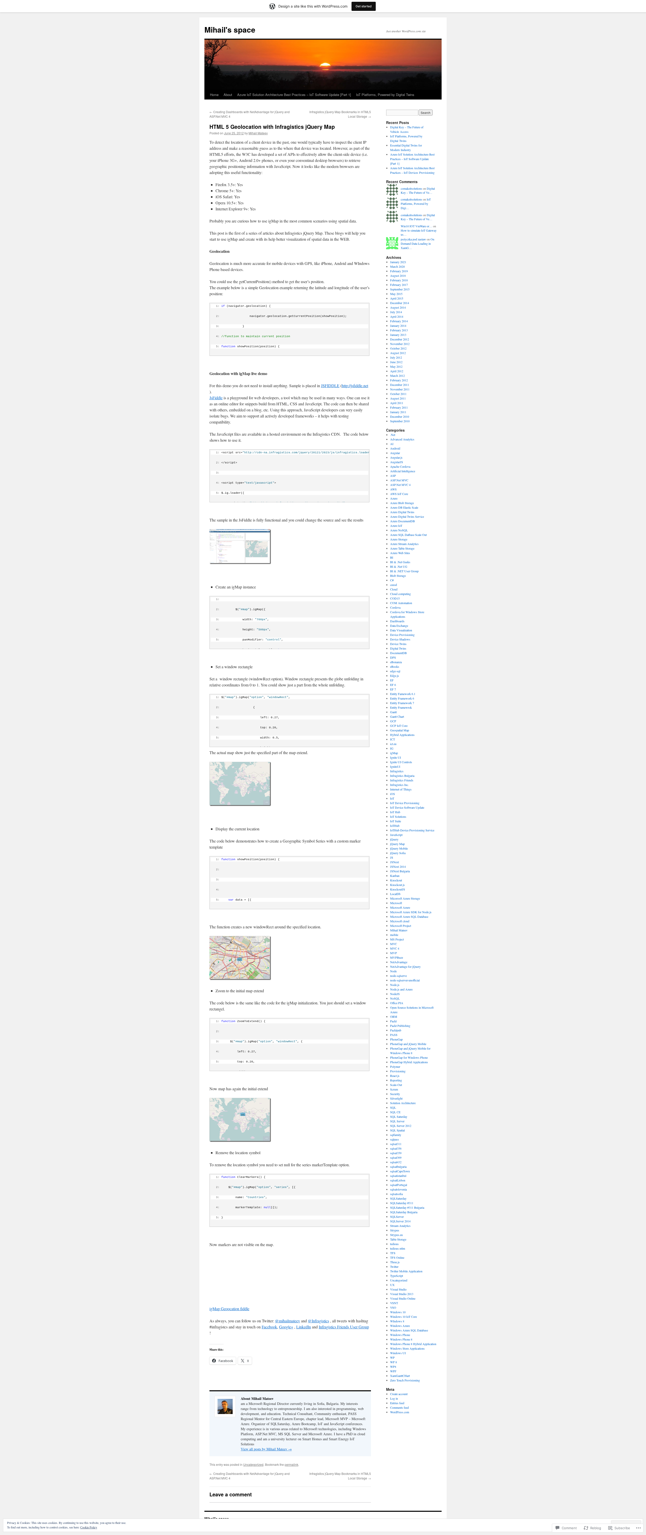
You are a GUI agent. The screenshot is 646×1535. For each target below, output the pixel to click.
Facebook (269, 1326)
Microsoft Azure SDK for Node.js (411, 912)
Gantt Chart (397, 716)
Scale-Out (396, 1085)
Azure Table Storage (402, 548)
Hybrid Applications (402, 735)
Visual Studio (398, 1289)
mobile (394, 935)
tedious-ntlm (397, 1248)
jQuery (394, 839)
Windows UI (398, 1353)
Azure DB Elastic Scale (404, 507)
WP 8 (393, 1362)
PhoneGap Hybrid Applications (409, 1062)
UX (392, 1285)
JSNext (394, 862)
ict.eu (393, 744)
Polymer (395, 1066)
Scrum (394, 1089)
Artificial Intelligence (402, 471)
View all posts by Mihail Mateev (266, 1449)
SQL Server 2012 (400, 1126)
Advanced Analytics (402, 439)
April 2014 (396, 316)
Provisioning (398, 1071)
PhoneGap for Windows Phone (409, 1057)
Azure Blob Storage (402, 503)
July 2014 (396, 312)
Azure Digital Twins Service (407, 516)
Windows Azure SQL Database (409, 1330)
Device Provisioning (402, 635)
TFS (392, 1253)
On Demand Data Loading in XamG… (417, 243)
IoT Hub (395, 812)
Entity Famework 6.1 (402, 694)
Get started (364, 6)
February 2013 (399, 330)
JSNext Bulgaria (400, 871)
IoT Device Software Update (407, 807)
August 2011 (398, 398)
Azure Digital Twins (402, 512)
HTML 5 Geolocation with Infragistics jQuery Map (272, 126)
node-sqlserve (398, 976)
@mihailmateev (287, 1320)
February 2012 (399, 380)
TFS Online (397, 1257)
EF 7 (393, 689)
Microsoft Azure (400, 907)
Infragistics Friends (401, 780)
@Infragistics (318, 1320)
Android (395, 448)
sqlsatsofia (396, 1194)
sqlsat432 (395, 1162)
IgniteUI (395, 766)
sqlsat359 (395, 1153)
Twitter (394, 1267)
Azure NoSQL (399, 530)
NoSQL (395, 998)
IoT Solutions (398, 816)
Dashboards (397, 621)
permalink (291, 1464)
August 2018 (398, 276)
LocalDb (395, 894)
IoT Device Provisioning (404, 803)
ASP (393, 476)
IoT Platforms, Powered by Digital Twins (385, 94)
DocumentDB (398, 653)
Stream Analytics (400, 1226)
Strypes (394, 1230)
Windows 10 (398, 1312)
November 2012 (400, 344)
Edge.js (394, 676)
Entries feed (397, 1403)
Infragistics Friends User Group (344, 1326)
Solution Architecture (403, 1103)
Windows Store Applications (407, 1348)
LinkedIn (303, 1326)
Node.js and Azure (401, 989)
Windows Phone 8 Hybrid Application (413, 1344)
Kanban (394, 876)
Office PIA (396, 1003)
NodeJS (395, 994)
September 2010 (400, 421)
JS (391, 857)
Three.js (395, 1262)
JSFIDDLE (330, 385)
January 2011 (398, 412)
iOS (392, 794)
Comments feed (399, 1407)
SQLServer (397, 1217)
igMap (394, 753)
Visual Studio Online (402, 1298)
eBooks (394, 666)
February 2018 (399, 280)
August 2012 (398, 353)
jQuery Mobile (399, 848)
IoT (392, 798)
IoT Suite (395, 821)
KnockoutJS (397, 889)
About (228, 94)
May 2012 (396, 366)
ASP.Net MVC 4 (400, 485)
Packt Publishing (400, 1026)
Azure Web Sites (400, 553)
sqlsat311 (395, 1144)
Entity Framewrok (401, 707)
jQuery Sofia (398, 853)
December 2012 (399, 339)
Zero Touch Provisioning (405, 1380)
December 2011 (399, 385)
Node (393, 971)
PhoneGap (396, 1039)
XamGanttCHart (400, 1376)
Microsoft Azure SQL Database (409, 916)
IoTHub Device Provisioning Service (412, 830)
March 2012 (397, 376)
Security (395, 1094)
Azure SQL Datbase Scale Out (408, 535)
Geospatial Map (399, 730)
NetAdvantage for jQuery (405, 966)
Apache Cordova (400, 466)
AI (391, 444)
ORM (393, 1016)
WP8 (393, 1367)
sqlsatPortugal (398, 1185)
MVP (393, 953)
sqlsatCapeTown (400, 1171)
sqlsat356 (395, 1148)
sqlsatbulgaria (398, 1167)
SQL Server (397, 1121)
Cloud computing (400, 594)
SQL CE (395, 1112)
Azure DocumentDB (402, 521)
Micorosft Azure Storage (405, 898)
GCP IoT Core (399, 726)
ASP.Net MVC (399, 480)
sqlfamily (395, 1135)
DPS (393, 657)
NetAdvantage (398, 962)
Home (214, 94)
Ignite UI (395, 757)
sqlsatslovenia (398, 1189)
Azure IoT (396, 526)
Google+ (286, 1326)
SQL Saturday (398, 1117)
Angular (395, 453)
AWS (393, 489)
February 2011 (399, 407)
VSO (393, 1307)
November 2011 (400, 389)
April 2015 (396, 298)
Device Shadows (400, 639)
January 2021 (398, 262)
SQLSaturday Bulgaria (403, 1212)
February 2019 (399, 271)
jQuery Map (397, 844)
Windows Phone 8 (401, 1339)
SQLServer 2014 (400, 1221)
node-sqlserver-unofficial (405, 980)
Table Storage (398, 1239)
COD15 (395, 598)
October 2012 (398, 348)
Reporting (396, 1080)
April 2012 (396, 371)
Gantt (393, 712)
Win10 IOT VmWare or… (416, 226)
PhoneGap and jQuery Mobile (408, 1044)
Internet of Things (401, 789)
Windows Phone (400, 1335)
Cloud (393, 589)
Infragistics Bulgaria (402, 776)
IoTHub (394, 826)
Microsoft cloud (399, 921)
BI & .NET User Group (404, 571)
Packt (393, 1021)
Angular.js (396, 457)
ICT (392, 739)
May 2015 (396, 294)
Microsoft (396, 903)
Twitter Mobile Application (406, 1271)
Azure (393, 498)
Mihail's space (229, 29)
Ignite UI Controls (401, 762)
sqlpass (394, 1139)
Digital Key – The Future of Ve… (418, 190)
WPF (393, 1371)
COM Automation (401, 603)
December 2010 (399, 416)
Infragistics (396, 771)
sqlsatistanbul (398, 1176)
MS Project (397, 939)
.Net (392, 435)
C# (392, 580)
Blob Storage (398, 576)
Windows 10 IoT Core (403, 1317)
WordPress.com (399, 1412)
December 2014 (399, 303)
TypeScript (396, 1276)
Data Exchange (399, 626)
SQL (393, 1107)
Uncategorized (253, 1464)
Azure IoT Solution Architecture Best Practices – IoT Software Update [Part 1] (294, 94)
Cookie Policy (88, 1527)
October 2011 (398, 394)
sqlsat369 (395, 1157)
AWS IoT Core (399, 494)
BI (391, 557)
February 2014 (399, 321)
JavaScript (396, 835)
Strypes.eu (396, 1235)
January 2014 (398, 326)
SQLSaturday (398, 1198)
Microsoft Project (400, 926)
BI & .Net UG (398, 566)
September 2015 (400, 289)
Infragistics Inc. (399, 785)
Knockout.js (397, 885)
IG (391, 748)
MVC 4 (394, 948)
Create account (399, 1394)
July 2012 (396, 357)
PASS (393, 1035)
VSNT (394, 1303)
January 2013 (398, 335)
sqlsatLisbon (397, 1180)
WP (392, 1357)
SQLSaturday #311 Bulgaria (407, 1207)
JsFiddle (216, 397)
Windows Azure (400, 1326)
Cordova (395, 607)
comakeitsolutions (411, 188)
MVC (393, 944)
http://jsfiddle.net (355, 385)
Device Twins (398, 644)
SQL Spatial (397, 1130)
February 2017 (399, 285)
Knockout (396, 880)
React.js (394, 1076)
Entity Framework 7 (402, 703)
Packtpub (395, 1030)
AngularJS (396, 462)
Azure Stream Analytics (404, 544)
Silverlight (396, 1098)
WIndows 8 (397, 1321)
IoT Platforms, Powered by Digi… (416, 203)
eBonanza (396, 662)
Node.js (394, 985)
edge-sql (395, 671)
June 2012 (396, 362)
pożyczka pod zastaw (413, 239)
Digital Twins (398, 648)
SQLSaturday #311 (401, 1203)
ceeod (393, 585)
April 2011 (396, 403)
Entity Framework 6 (402, 698)
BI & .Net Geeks (400, 562)
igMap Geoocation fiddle (229, 1308)
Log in (394, 1398)
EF (392, 680)
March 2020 (397, 266)
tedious (394, 1244)
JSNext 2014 (398, 866)
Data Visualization (401, 630)
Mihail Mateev (258, 133)
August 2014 (398, 307)
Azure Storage (398, 539)
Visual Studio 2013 (401, 1294)
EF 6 (393, 685)
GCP (393, 721)
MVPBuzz (396, 957)
